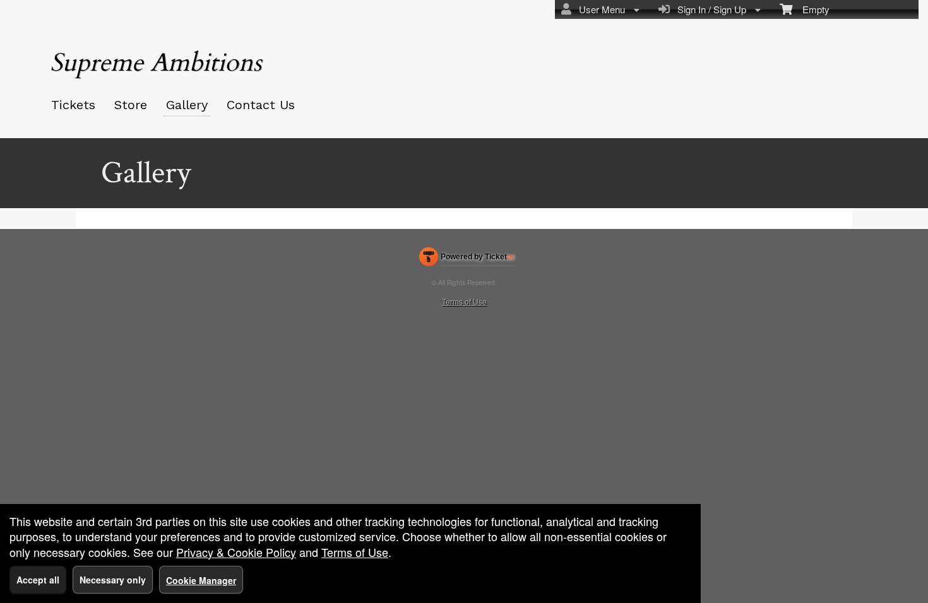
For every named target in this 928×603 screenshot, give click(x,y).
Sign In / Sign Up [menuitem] (709, 9)
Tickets (73, 104)
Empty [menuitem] (811, 9)
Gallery (187, 104)
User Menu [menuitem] (599, 9)
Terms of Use (464, 301)
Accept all (37, 579)
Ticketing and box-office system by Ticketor (467, 259)
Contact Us (261, 104)
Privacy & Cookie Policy (236, 552)
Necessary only (113, 579)
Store (130, 104)
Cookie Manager (201, 580)
